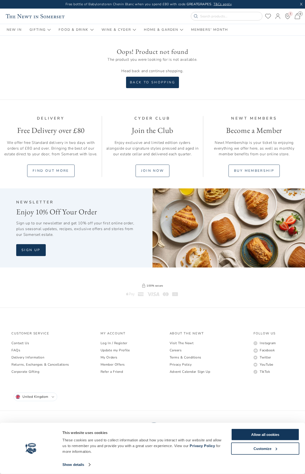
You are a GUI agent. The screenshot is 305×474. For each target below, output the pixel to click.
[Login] (278, 16)
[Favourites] (268, 16)
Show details (73, 465)
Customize (262, 448)
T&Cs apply (223, 4)
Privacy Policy (202, 446)
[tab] (14, 29)
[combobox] (35, 396)
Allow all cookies (265, 435)
